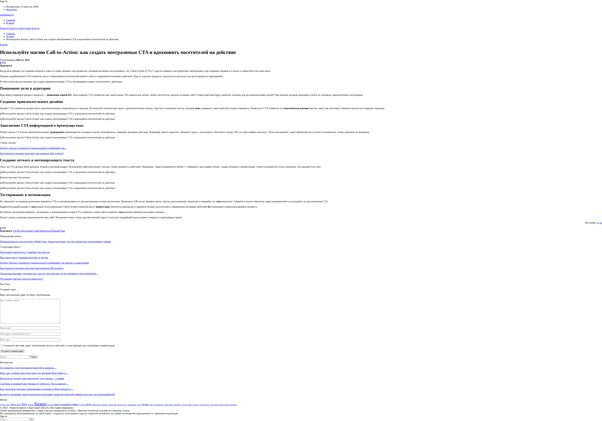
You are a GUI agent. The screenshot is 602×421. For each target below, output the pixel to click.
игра (88, 404)
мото (125, 405)
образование (132, 405)
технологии (214, 405)
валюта (50, 405)
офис (151, 405)
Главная (10, 20)
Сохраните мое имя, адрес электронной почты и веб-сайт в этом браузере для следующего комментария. (59, 345)
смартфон (177, 405)
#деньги (3, 405)
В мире (10, 23)
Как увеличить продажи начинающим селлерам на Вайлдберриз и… (36, 389)
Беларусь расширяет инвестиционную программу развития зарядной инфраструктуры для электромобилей (57, 394)
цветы (221, 405)
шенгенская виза (230, 405)
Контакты (11, 9)
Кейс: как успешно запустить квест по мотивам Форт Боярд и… (34, 373)
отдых (145, 404)
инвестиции (96, 405)
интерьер (104, 405)
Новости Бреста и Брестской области (20, 28)
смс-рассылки (186, 405)
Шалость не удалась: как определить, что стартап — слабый (32, 378)
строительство (204, 405)
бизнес (41, 403)
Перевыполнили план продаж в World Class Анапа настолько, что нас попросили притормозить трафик (55, 241)
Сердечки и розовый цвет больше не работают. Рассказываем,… (34, 383)
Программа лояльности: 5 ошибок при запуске (25, 252)
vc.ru (599, 222)
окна (139, 405)
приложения (158, 405)
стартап (195, 405)
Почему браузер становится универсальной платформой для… (33, 148)
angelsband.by (7, 14)
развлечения (168, 405)
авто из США (19, 404)
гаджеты (82, 405)
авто (8, 405)
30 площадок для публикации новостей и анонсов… (28, 367)
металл (119, 405)
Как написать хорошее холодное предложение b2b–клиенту (32, 153)
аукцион (31, 405)
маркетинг (113, 405)
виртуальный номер (66, 404)
